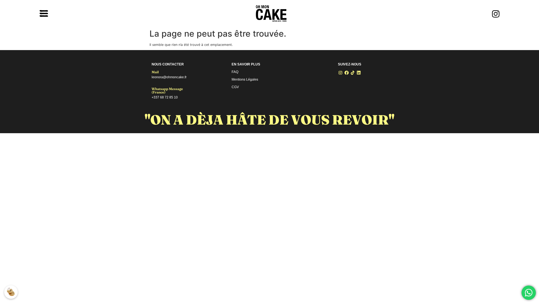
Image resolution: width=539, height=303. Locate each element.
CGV (235, 87)
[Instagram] (340, 72)
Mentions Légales (245, 79)
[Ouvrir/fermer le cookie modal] (11, 292)
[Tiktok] (352, 72)
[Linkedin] (358, 72)
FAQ (235, 72)
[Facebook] (346, 72)
